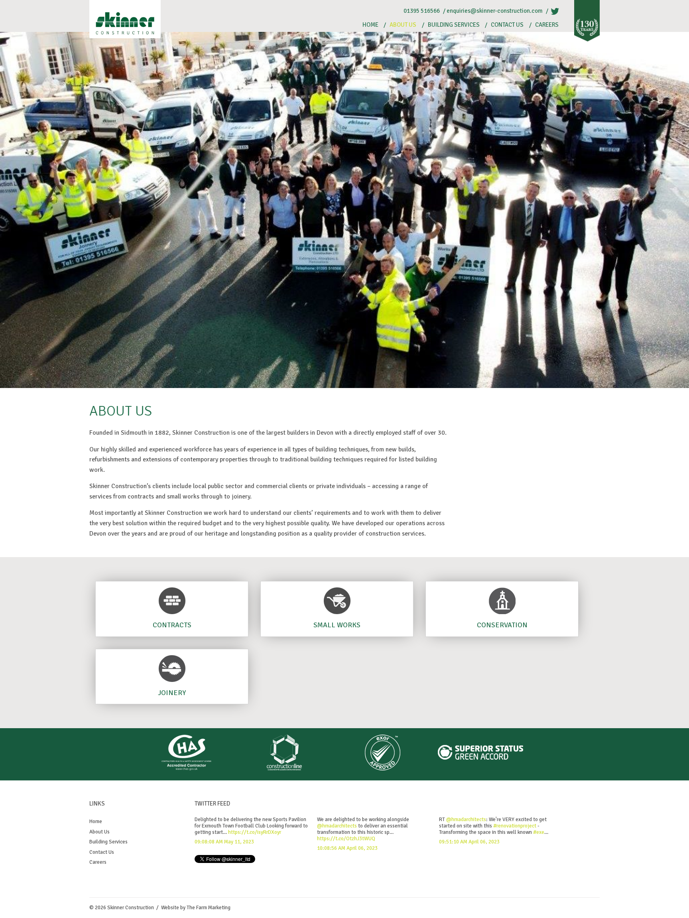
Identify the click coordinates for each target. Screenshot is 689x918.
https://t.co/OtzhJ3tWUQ (346, 838)
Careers (547, 25)
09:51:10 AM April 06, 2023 (469, 842)
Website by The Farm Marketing (195, 907)
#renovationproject (514, 826)
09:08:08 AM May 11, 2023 (224, 842)
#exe (538, 832)
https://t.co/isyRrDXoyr (254, 832)
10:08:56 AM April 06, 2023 (347, 848)
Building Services (454, 25)
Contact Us (507, 25)
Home (370, 25)
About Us (403, 25)
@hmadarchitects (337, 826)
